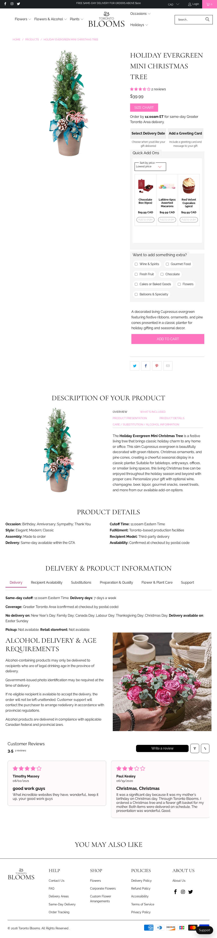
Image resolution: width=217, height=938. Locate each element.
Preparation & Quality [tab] (116, 582)
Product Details (172, 418)
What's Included (153, 411)
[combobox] (194, 19)
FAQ (51, 888)
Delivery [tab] (16, 582)
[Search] (207, 19)
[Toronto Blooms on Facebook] (5, 4)
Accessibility (140, 896)
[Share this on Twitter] (134, 366)
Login (195, 4)
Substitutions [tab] (81, 582)
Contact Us (56, 880)
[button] (23, 19)
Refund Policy (140, 888)
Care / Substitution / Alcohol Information (146, 424)
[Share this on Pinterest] (156, 366)
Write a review (162, 748)
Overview (120, 411)
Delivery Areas (59, 896)
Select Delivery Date (148, 133)
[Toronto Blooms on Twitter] (18, 4)
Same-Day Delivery (62, 904)
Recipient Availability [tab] (47, 582)
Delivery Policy (141, 880)
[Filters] (194, 748)
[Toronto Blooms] (107, 19)
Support (204, 930)
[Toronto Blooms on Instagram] (11, 4)
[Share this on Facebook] (145, 366)
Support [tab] (187, 582)
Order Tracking (59, 912)
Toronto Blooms (29, 928)
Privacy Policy (141, 912)
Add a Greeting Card (185, 133)
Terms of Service (142, 904)
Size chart (144, 108)
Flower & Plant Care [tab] (157, 582)
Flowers (95, 880)
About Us (178, 880)
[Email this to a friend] (167, 366)
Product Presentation (130, 418)
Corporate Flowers (103, 888)
